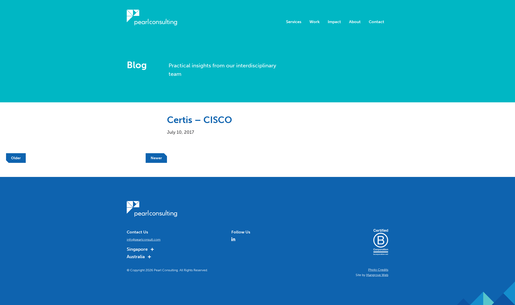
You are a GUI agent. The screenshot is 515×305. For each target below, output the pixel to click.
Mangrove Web (377, 275)
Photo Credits (378, 270)
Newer (156, 158)
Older (16, 158)
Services (293, 22)
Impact (334, 22)
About (355, 22)
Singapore (138, 249)
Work (314, 22)
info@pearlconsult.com (144, 239)
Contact (376, 22)
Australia (136, 256)
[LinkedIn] (234, 239)
